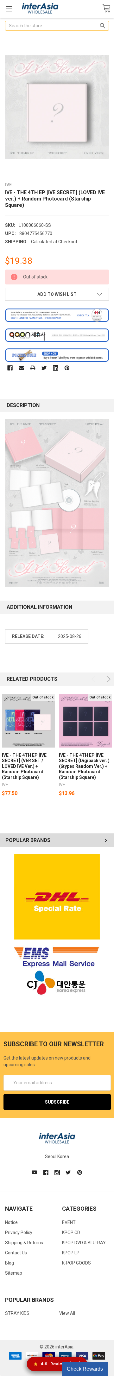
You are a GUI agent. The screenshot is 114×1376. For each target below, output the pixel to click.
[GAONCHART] (57, 334)
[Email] (21, 368)
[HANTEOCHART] (57, 314)
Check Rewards (85, 1369)
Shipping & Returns (24, 1242)
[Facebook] (10, 368)
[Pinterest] (67, 368)
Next (107, 679)
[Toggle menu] (8, 8)
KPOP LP (70, 1252)
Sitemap (13, 1273)
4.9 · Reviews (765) (61, 1364)
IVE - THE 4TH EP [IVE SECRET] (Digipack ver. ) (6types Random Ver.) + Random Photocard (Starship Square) (84, 766)
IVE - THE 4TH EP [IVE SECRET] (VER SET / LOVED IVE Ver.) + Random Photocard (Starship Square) (24, 766)
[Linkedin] (55, 368)
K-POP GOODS (76, 1262)
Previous (94, 679)
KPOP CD (71, 1232)
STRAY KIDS (17, 1313)
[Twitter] (44, 368)
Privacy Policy (18, 1232)
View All (67, 1313)
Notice (11, 1222)
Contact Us (16, 1252)
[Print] (33, 368)
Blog (9, 1262)
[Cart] (106, 9)
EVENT (69, 1222)
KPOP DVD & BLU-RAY (84, 1242)
